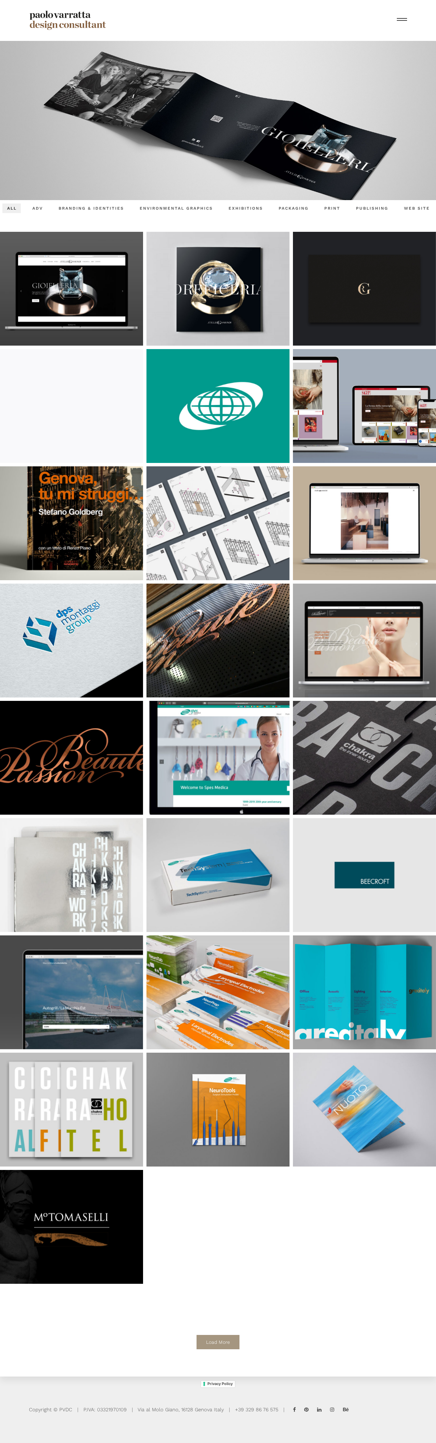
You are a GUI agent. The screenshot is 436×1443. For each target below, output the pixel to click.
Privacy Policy (220, 1383)
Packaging (294, 208)
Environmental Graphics (176, 208)
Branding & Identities (91, 208)
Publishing (372, 208)
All (12, 208)
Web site (417, 208)
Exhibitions (246, 208)
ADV (37, 208)
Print (332, 208)
